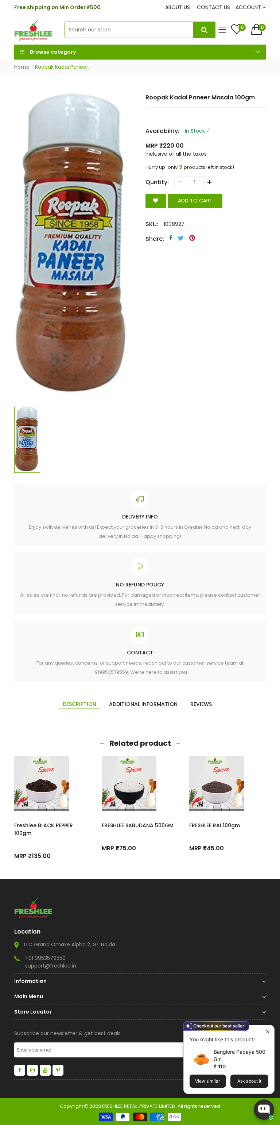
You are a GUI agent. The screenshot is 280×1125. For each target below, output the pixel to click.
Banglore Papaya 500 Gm (239, 1055)
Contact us (213, 7)
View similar (207, 1081)
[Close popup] (268, 1031)
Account (249, 7)
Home (22, 67)
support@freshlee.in (50, 965)
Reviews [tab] (201, 704)
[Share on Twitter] (181, 238)
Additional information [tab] (143, 704)
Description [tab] (79, 704)
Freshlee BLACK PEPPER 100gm (43, 829)
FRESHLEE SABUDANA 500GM (138, 825)
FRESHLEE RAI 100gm (214, 825)
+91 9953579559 (45, 958)
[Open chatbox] (264, 1109)
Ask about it (249, 1081)
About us (177, 7)
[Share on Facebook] (171, 238)
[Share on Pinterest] (192, 238)
